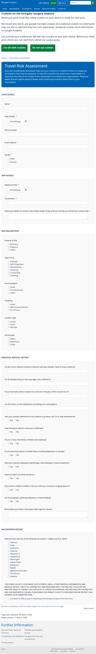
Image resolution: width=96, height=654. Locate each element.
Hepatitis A (15, 554)
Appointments (14, 9)
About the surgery (48, 9)
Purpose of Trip (11, 240)
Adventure (14, 342)
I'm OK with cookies (14, 48)
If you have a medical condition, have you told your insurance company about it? (37, 486)
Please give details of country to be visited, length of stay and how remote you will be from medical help (48, 211)
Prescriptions (26, 9)
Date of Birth (11, 116)
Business (14, 244)
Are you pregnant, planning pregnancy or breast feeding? (28, 498)
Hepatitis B (15, 557)
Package (14, 261)
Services (37, 9)
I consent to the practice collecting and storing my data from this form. (41, 599)
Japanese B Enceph (18, 571)
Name (8, 104)
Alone (12, 304)
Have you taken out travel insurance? (19, 474)
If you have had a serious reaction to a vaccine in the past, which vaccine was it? (37, 392)
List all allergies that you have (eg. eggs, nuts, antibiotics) (28, 379)
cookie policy (53, 40)
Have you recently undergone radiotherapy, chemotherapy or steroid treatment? (37, 463)
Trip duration (11, 198)
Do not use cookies (42, 48)
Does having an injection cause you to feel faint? (24, 428)
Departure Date (12, 185)
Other (12, 250)
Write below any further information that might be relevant (28, 509)
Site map (72, 651)
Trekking (14, 275)
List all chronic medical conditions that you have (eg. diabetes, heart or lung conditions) (40, 367)
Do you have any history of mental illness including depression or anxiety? (35, 451)
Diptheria (14, 548)
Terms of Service (53, 606)
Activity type (10, 335)
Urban (13, 322)
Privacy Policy (40, 606)
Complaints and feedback (12, 636)
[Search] (93, 3)
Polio (12, 545)
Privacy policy (7, 642)
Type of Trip (9, 258)
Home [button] (5, 9)
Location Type (10, 318)
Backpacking (15, 267)
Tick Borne (15, 573)
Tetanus (13, 542)
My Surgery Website (66, 649)
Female (13, 162)
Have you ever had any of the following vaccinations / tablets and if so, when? (36, 539)
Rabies (13, 568)
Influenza (14, 565)
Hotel (12, 287)
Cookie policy (53, 651)
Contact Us (62, 9)
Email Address (11, 142)
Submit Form (88, 608)
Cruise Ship (15, 273)
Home (4, 58)
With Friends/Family (19, 307)
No (17, 420)
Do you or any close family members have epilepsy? (26, 440)
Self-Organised (16, 264)
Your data (64, 651)
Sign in (3, 649)
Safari (12, 339)
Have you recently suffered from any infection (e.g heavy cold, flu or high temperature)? (40, 416)
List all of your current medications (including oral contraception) (31, 404)
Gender (9, 155)
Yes (11, 420)
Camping (14, 270)
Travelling (8, 301)
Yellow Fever (15, 562)
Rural (12, 324)
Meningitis (15, 559)
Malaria (13, 576)
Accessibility (80, 649)
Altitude (13, 327)
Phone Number (11, 130)
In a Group (15, 310)
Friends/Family (16, 290)
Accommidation (11, 283)
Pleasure (14, 247)
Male (12, 159)
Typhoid (13, 551)
